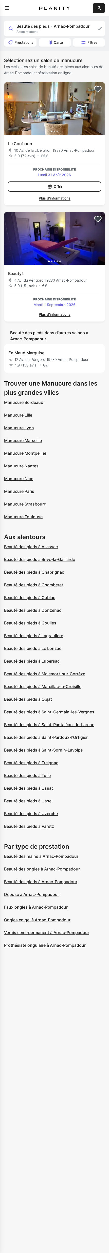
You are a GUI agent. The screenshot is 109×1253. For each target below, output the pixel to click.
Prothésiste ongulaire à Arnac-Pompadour (45, 945)
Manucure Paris (19, 491)
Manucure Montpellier (25, 453)
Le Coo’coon (20, 143)
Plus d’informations (54, 198)
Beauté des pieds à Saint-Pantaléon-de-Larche (49, 724)
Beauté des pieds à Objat (28, 699)
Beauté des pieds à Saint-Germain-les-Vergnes (49, 711)
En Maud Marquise (26, 352)
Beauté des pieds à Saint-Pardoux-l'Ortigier (46, 737)
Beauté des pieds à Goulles (30, 622)
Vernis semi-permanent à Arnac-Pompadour (46, 932)
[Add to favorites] (98, 89)
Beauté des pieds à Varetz (29, 826)
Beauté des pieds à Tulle (27, 775)
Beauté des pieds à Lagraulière (33, 635)
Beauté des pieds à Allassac (31, 546)
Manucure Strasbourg (25, 504)
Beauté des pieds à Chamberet (33, 584)
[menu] (7, 8)
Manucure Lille (18, 415)
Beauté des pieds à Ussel (28, 800)
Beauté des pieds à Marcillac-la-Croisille (42, 686)
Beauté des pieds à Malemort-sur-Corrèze (44, 673)
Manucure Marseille (23, 440)
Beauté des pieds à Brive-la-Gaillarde (39, 559)
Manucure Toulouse (23, 516)
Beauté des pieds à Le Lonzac (32, 648)
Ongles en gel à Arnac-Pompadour (37, 919)
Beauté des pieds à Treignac (31, 762)
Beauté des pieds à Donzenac (32, 610)
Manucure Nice (18, 478)
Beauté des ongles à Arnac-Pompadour (42, 869)
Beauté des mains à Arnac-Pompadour (41, 856)
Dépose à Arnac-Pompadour (31, 894)
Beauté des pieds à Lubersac (32, 661)
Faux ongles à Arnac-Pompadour (36, 907)
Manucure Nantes (21, 465)
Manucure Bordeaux (23, 402)
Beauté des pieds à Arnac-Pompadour (40, 881)
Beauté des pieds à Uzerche (31, 813)
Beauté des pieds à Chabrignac (34, 572)
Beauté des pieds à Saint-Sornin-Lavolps (43, 750)
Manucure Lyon (19, 427)
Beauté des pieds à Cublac (29, 597)
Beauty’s (16, 273)
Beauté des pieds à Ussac (29, 788)
